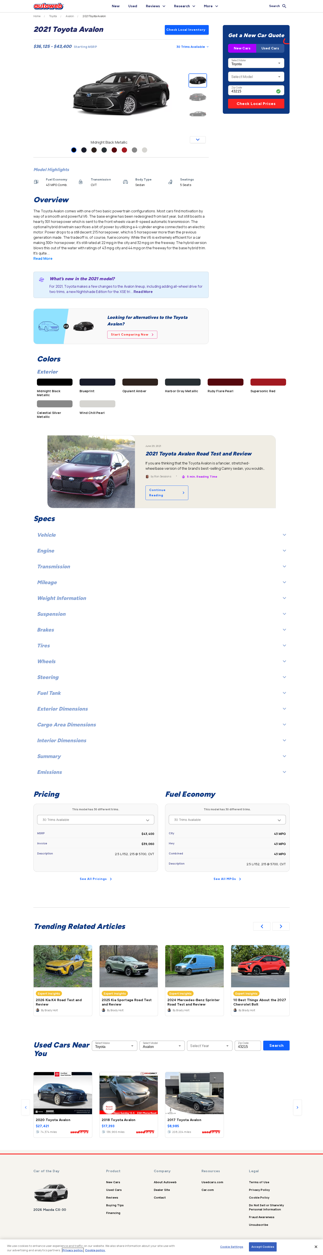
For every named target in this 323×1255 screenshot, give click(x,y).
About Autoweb (165, 1182)
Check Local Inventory (185, 30)
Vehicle (46, 535)
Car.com (207, 1190)
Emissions (49, 772)
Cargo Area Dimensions (66, 724)
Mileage (47, 582)
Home (37, 16)
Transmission (53, 566)
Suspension (51, 614)
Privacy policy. (72, 1250)
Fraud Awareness (261, 1217)
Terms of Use (259, 1182)
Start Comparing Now (130, 334)
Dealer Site (162, 1190)
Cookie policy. (95, 1250)
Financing (113, 1213)
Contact (160, 1197)
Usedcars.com (212, 1182)
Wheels (46, 661)
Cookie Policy (259, 1197)
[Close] (316, 1246)
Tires (43, 645)
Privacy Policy (259, 1190)
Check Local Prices (256, 103)
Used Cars (270, 48)
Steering (47, 677)
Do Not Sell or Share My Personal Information (266, 1207)
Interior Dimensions (61, 740)
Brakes (45, 630)
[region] (161, 1247)
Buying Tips (115, 1205)
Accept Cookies (262, 1247)
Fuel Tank (49, 693)
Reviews (112, 1197)
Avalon (70, 16)
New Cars (242, 48)
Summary (49, 756)
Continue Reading (157, 492)
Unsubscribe (258, 1225)
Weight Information (61, 598)
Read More (43, 258)
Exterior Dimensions (62, 709)
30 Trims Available (190, 47)
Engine (45, 550)
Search (276, 1045)
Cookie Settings (231, 1247)
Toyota (53, 16)
